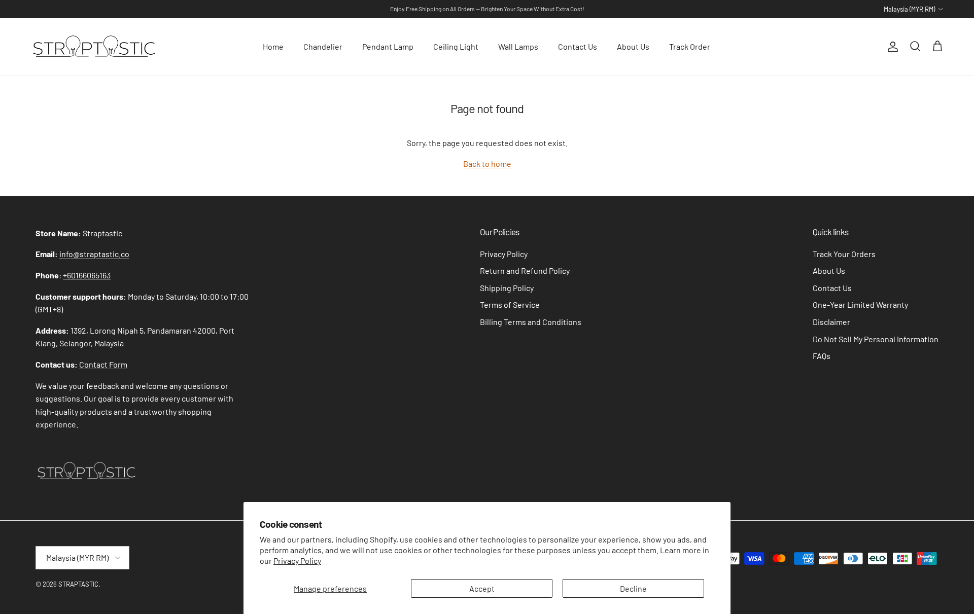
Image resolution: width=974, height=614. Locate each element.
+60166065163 (87, 275)
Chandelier (322, 46)
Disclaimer (831, 322)
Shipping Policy (507, 288)
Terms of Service (510, 304)
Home (273, 46)
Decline (633, 588)
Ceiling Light (455, 46)
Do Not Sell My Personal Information (875, 339)
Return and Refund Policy (525, 270)
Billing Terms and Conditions (530, 322)
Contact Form (103, 364)
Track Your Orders (844, 254)
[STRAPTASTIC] (93, 46)
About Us (633, 46)
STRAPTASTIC (78, 584)
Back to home (487, 163)
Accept (482, 588)
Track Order (689, 46)
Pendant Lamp (387, 46)
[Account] (891, 47)
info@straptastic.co (94, 254)
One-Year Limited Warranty (860, 304)
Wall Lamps (518, 46)
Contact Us (577, 46)
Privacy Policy (297, 560)
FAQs (821, 355)
